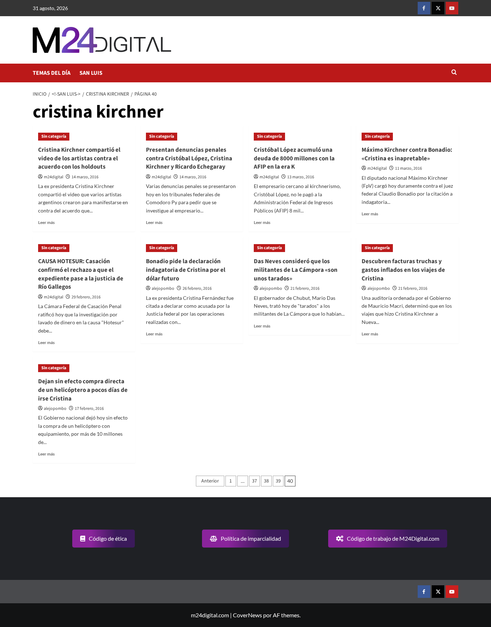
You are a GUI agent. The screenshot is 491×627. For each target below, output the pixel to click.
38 (266, 481)
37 (254, 481)
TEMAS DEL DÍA (51, 73)
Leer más (46, 222)
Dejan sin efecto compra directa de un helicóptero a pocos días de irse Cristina (83, 390)
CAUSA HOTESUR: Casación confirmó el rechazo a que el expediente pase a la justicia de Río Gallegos (80, 274)
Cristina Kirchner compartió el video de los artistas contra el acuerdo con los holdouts (79, 158)
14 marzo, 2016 (85, 177)
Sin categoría (53, 136)
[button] (454, 73)
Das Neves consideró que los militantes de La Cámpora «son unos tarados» (296, 270)
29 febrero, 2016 (86, 297)
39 (278, 481)
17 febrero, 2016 (89, 409)
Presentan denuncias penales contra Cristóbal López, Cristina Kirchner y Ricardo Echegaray (189, 158)
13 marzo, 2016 (300, 177)
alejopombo (163, 288)
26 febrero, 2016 (197, 288)
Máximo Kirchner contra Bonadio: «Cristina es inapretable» (407, 154)
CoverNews (247, 615)
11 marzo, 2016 (408, 168)
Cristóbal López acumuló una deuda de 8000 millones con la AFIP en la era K (294, 158)
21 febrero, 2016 (305, 288)
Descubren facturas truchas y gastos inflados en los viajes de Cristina (403, 270)
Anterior (210, 481)
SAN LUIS (90, 73)
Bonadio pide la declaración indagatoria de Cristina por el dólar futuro (185, 270)
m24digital (53, 177)
